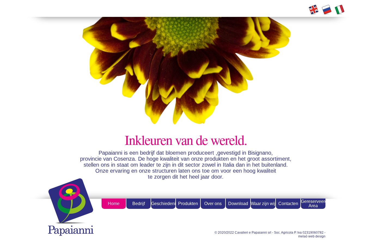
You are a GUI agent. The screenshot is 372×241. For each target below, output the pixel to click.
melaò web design (311, 236)
